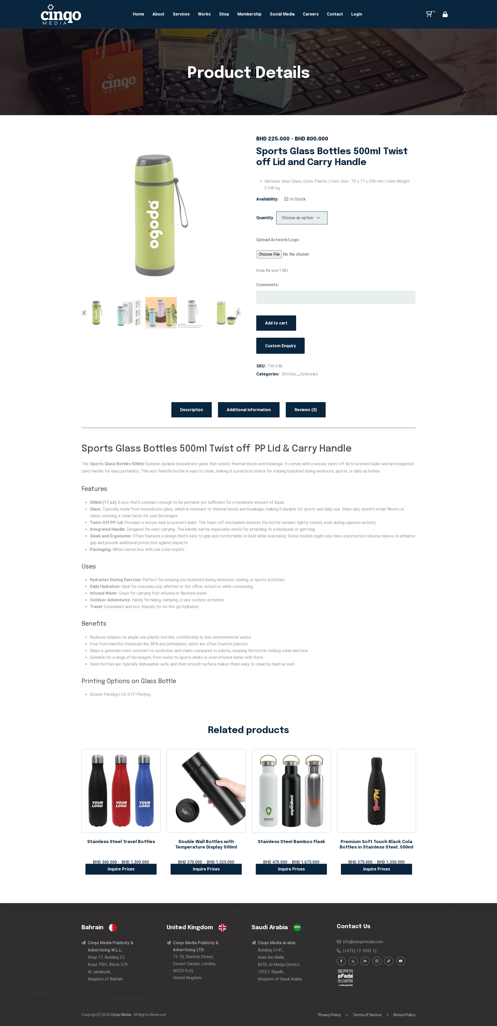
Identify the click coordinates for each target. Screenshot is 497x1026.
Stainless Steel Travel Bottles (121, 842)
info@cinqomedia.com (362, 941)
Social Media (282, 14)
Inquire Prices (121, 869)
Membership (249, 14)
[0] (428, 14)
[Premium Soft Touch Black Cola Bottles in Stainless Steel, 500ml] (376, 790)
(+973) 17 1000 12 (359, 950)
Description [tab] (191, 409)
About (158, 14)
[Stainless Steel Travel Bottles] (121, 790)
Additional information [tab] (249, 409)
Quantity (264, 217)
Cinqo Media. (121, 1015)
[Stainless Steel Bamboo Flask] (291, 790)
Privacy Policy (329, 1015)
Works (204, 14)
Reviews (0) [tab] (306, 409)
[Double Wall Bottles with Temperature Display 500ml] (206, 790)
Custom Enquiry (280, 345)
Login (356, 14)
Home (138, 14)
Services (181, 14)
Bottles (289, 374)
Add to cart (276, 323)
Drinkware (309, 374)
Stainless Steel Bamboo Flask (291, 842)
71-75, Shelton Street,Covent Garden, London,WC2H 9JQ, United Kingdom (195, 960)
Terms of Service (367, 1015)
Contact (335, 14)
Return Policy (404, 1015)
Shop (224, 14)
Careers (311, 14)
